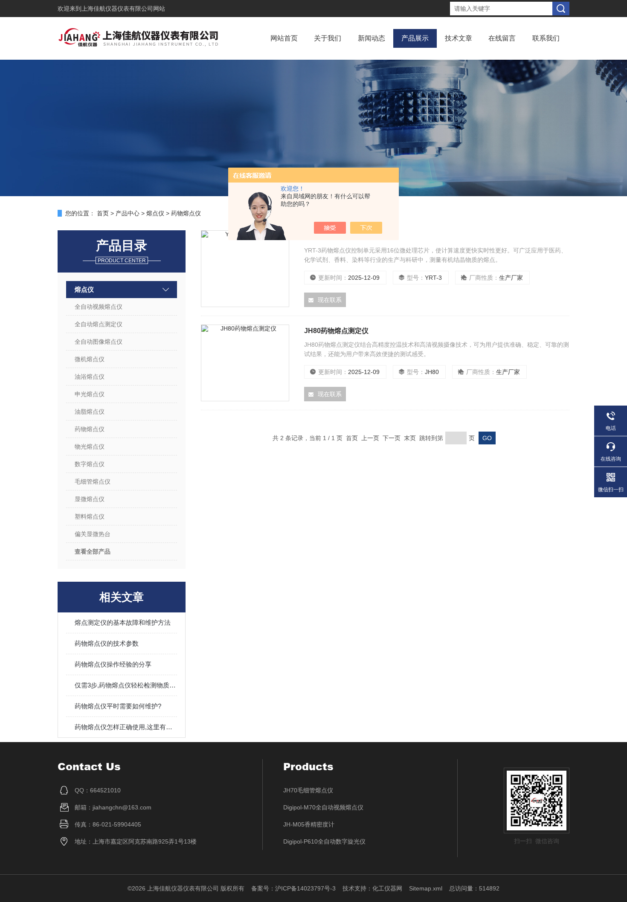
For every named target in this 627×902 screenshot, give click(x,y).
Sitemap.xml (425, 888)
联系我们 (546, 38)
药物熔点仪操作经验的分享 (113, 664)
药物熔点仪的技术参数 (107, 643)
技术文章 (458, 38)
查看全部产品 (92, 551)
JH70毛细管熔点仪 (308, 790)
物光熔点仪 (89, 446)
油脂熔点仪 (89, 411)
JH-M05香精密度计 (308, 824)
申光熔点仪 (89, 394)
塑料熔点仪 (89, 516)
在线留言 (502, 38)
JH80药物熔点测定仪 (336, 330)
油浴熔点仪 (89, 376)
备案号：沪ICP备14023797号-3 (293, 888)
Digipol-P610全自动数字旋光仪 (324, 841)
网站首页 (284, 38)
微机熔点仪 (89, 359)
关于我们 (327, 38)
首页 (103, 213)
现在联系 (330, 299)
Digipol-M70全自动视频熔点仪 (323, 807)
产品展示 (415, 38)
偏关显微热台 (92, 534)
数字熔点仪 (89, 464)
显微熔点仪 (89, 499)
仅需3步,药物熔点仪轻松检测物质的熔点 (126, 685)
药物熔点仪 (186, 213)
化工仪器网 (387, 888)
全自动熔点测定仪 (98, 324)
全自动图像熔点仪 (98, 341)
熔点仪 (155, 213)
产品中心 (127, 213)
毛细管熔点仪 (92, 481)
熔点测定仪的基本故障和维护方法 (123, 622)
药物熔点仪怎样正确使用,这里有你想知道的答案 (126, 727)
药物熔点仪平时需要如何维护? (118, 706)
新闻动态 (371, 38)
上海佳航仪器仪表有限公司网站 (123, 8)
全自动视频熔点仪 (98, 306)
